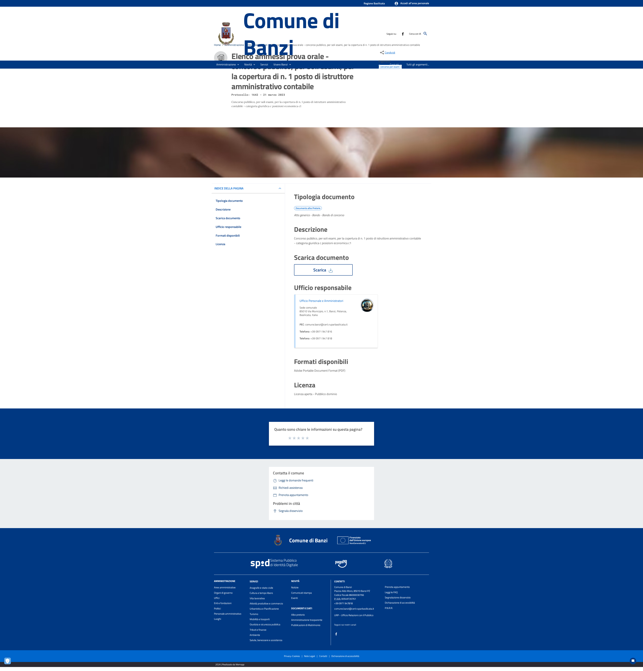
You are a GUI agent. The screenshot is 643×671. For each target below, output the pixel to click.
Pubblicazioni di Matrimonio (305, 625)
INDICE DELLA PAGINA (228, 188)
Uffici (217, 598)
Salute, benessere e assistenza (266, 640)
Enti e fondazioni (222, 603)
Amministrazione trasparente (306, 620)
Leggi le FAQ (391, 592)
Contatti (339, 581)
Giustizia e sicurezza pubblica (265, 624)
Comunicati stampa (301, 593)
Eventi (294, 598)
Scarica (320, 270)
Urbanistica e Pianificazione (264, 609)
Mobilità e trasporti (260, 619)
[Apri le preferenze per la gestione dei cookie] (8, 662)
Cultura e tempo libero (261, 593)
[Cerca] (425, 33)
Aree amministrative (225, 587)
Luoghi (217, 619)
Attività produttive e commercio (266, 603)
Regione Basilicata (374, 3)
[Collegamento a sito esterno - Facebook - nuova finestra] (403, 34)
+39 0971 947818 (343, 603)
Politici (217, 608)
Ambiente (255, 635)
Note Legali (309, 656)
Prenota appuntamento (397, 587)
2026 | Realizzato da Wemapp (229, 664)
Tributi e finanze (258, 630)
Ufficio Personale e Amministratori (321, 301)
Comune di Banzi (291, 33)
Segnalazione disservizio (398, 597)
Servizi (254, 581)
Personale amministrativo (227, 614)
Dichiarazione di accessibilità (400, 603)
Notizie (295, 587)
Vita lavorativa (257, 598)
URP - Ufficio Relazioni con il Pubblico (353, 615)
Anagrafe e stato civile (261, 588)
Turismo (254, 614)
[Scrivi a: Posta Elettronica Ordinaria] (357, 612)
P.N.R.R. (389, 608)
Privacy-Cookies (292, 656)
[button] (411, 4)
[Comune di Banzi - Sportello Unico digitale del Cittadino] (227, 33)
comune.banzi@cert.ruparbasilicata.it (354, 609)
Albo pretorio (298, 615)
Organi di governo (223, 593)
